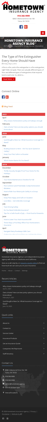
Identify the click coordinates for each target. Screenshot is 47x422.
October (5, 176)
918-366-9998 (10, 380)
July (4, 204)
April (4, 117)
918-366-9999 (10, 376)
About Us (6, 323)
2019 (4, 164)
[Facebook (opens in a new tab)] (21, 27)
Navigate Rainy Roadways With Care (17, 231)
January (5, 157)
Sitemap (24, 271)
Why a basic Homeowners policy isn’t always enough (23, 121)
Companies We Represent (12, 349)
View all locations (11, 393)
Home (4, 271)
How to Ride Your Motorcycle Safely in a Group (21, 191)
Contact (17, 271)
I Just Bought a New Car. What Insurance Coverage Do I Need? (22, 303)
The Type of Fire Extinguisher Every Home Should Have (21, 59)
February (6, 124)
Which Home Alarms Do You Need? (16, 160)
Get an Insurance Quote (11, 343)
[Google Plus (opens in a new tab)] (26, 27)
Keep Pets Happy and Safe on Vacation (18, 198)
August (5, 194)
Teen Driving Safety (11, 207)
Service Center (8, 333)
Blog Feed (8, 106)
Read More (7, 79)
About (10, 271)
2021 (4, 114)
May (4, 145)
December (6, 168)
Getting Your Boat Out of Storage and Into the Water (23, 234)
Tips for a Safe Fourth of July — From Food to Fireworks (24, 213)
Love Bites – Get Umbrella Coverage (17, 201)
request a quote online (28, 263)
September (7, 182)
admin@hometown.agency (15, 384)
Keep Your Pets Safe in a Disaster (16, 154)
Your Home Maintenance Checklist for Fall (19, 180)
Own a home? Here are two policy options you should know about (22, 295)
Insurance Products (10, 338)
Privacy (33, 411)
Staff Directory (8, 354)
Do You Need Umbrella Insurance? (16, 210)
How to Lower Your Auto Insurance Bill (17, 219)
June (4, 137)
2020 (4, 133)
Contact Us (7, 328)
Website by (17, 414)
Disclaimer (6, 414)
